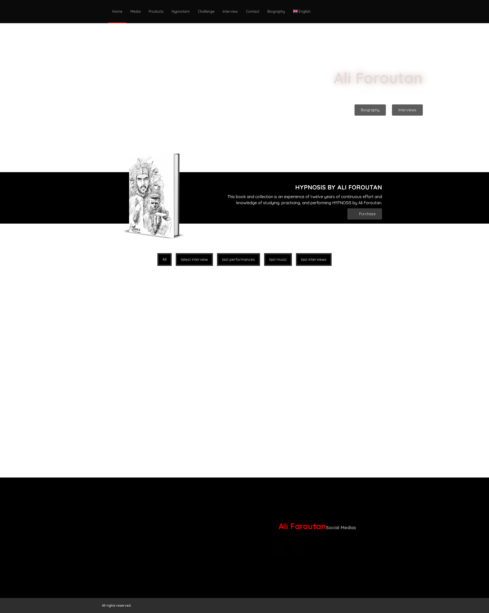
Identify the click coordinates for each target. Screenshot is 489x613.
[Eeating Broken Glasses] (235, 322)
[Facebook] (354, 548)
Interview (230, 11)
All (164, 259)
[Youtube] (336, 548)
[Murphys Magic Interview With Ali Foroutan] (140, 322)
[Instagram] (317, 548)
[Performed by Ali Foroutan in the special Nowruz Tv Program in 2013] (140, 424)
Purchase (367, 213)
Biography (276, 11)
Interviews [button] (407, 109)
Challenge (206, 11)
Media (135, 11)
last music (278, 259)
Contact (252, 11)
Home (117, 11)
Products (156, 11)
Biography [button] (370, 109)
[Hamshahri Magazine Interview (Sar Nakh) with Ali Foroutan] (235, 424)
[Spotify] (298, 548)
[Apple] (279, 548)
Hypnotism (181, 11)
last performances (238, 259)
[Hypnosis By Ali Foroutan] (330, 424)
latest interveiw (194, 259)
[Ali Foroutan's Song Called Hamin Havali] (330, 322)
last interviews (314, 259)
